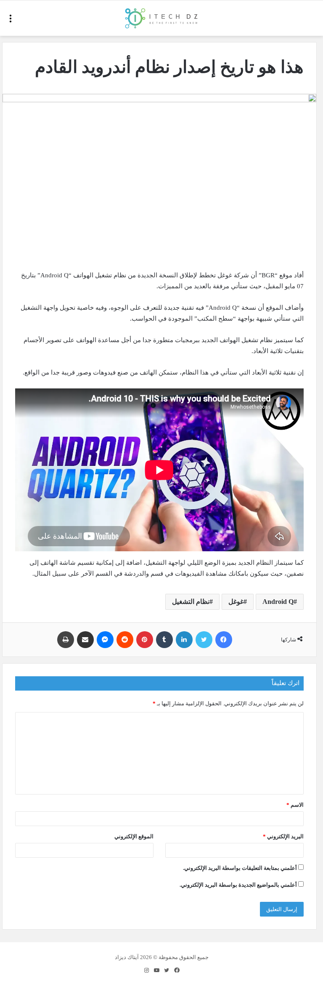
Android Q (278, 601)
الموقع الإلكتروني (134, 836)
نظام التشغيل (190, 601)
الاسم (295, 805)
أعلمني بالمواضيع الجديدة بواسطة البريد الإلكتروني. (238, 885)
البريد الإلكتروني (283, 836)
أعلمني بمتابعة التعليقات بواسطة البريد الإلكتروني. (240, 868)
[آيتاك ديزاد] (161, 18)
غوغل (236, 601)
